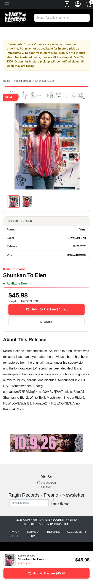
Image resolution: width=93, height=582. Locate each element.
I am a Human (60, 503)
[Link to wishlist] (67, 5)
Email (48, 487)
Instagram (48, 482)
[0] (89, 5)
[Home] (15, 17)
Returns (53, 531)
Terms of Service (33, 534)
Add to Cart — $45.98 (49, 309)
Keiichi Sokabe (23, 80)
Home (6, 80)
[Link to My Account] (78, 5)
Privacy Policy (13, 534)
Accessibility (76, 531)
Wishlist (48, 321)
